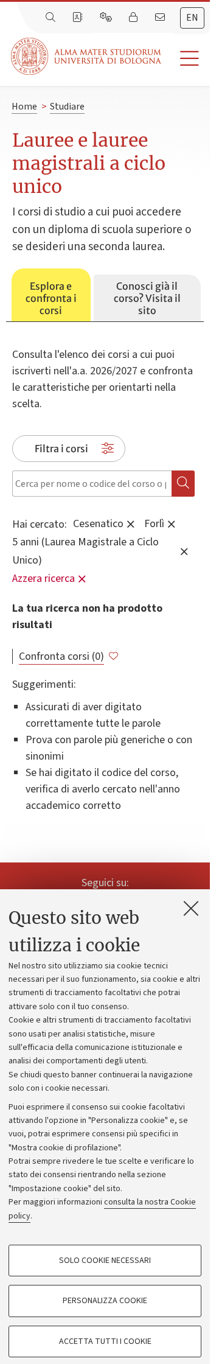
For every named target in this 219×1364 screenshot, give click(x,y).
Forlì (154, 523)
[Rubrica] (78, 17)
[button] (185, 58)
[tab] (51, 295)
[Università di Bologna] (87, 56)
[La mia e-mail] (161, 17)
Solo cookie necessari (105, 1260)
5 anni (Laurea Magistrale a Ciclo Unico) (85, 550)
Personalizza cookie (105, 1301)
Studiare (67, 106)
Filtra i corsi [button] (61, 448)
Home (24, 106)
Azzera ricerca (43, 578)
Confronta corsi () (61, 656)
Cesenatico (98, 523)
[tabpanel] (105, 568)
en (192, 17)
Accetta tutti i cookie (105, 1341)
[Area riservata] (134, 17)
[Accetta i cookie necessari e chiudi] (191, 908)
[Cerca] (51, 17)
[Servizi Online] (107, 17)
